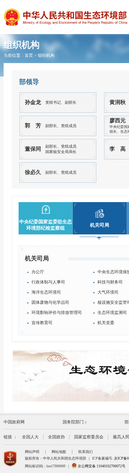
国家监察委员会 (89, 437)
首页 (29, 55)
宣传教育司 (42, 323)
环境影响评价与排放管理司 (57, 312)
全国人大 (30, 437)
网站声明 (32, 452)
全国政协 (56, 437)
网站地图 (59, 452)
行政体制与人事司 (48, 282)
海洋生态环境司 (46, 292)
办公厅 (38, 272)
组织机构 (46, 55)
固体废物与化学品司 (50, 302)
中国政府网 (14, 422)
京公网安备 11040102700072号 (101, 466)
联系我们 (85, 452)
